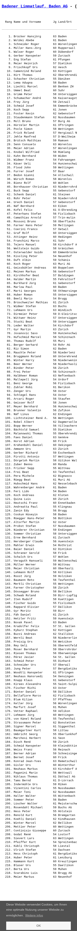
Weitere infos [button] (34, 915)
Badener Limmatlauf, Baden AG (35, 6)
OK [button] (38, 925)
